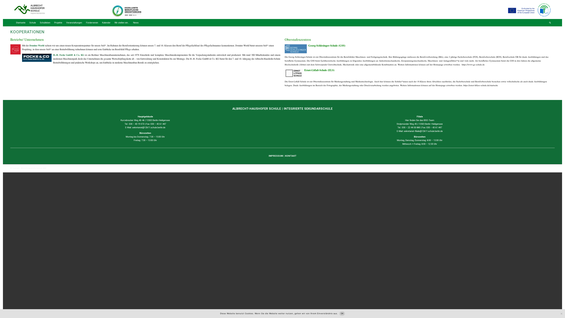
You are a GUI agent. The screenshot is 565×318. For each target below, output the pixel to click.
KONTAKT (290, 156)
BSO (426, 120)
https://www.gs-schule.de (473, 64)
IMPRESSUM (276, 156)
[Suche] (549, 22)
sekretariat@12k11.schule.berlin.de (148, 127)
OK (342, 313)
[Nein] (561, 313)
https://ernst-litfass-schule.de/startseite (481, 85)
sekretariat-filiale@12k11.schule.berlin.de (423, 131)
